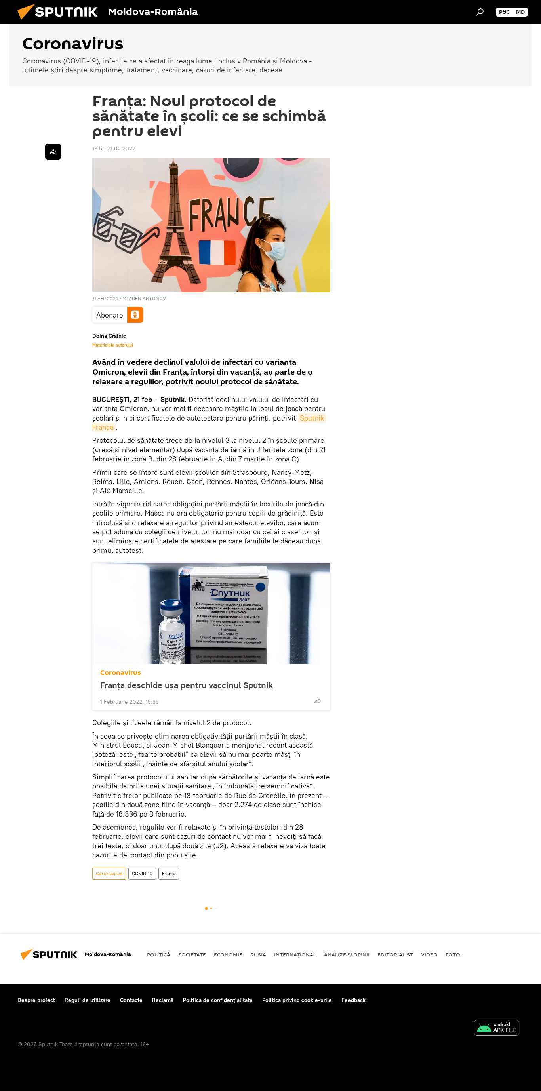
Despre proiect (36, 999)
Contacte (131, 999)
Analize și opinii (347, 954)
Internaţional (295, 954)
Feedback (353, 999)
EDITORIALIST (395, 954)
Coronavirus (120, 673)
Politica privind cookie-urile (297, 999)
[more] (318, 701)
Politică (158, 954)
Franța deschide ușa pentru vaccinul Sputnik (186, 685)
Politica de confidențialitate (218, 999)
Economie (228, 954)
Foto (453, 954)
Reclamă (162, 999)
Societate (192, 954)
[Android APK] (497, 1029)
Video (429, 954)
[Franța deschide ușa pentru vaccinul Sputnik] (211, 613)
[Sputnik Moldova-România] (60, 21)
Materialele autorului (112, 345)
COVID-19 (142, 873)
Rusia (258, 954)
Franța (168, 873)
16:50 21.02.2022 (113, 148)
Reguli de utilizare (87, 999)
